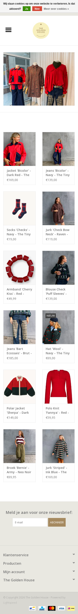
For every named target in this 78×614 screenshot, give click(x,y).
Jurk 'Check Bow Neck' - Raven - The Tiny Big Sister (57, 232)
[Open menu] (8, 29)
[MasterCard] (51, 608)
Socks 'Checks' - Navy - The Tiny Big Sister (19, 232)
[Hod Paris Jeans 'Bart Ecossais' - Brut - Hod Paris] (19, 327)
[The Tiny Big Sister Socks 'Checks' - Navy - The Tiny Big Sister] (19, 208)
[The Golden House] (47, 30)
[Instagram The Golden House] (42, 535)
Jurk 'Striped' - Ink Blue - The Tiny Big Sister (57, 470)
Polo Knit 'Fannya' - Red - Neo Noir (57, 410)
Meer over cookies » (56, 8)
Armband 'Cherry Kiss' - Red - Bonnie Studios (19, 291)
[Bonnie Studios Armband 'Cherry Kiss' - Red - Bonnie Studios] (19, 268)
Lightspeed (10, 602)
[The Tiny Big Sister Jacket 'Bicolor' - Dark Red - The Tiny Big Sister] (19, 149)
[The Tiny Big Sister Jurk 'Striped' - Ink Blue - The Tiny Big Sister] (58, 446)
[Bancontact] (32, 608)
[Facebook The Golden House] (35, 535)
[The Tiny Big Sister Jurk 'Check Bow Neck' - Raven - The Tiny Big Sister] (58, 208)
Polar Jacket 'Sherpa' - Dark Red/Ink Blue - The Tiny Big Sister (18, 410)
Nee (37, 8)
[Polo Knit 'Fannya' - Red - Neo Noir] (58, 387)
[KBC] (41, 608)
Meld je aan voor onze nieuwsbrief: (39, 512)
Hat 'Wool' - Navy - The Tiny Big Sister (58, 351)
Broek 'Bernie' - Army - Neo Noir (19, 470)
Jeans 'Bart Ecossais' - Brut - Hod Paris (19, 351)
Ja (26, 8)
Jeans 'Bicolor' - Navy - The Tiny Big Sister (58, 172)
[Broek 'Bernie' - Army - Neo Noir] (19, 446)
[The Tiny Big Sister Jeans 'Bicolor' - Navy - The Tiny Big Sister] (58, 149)
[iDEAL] (70, 608)
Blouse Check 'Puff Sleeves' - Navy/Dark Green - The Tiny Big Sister (58, 291)
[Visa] (61, 608)
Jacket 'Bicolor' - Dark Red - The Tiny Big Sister (19, 172)
